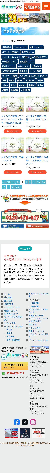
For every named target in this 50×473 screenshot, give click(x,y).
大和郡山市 (30, 80)
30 (3, 187)
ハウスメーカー (20, 47)
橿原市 (20, 80)
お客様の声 (9, 304)
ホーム (7, 294)
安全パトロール (36, 47)
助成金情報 (36, 66)
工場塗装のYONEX (36, 315)
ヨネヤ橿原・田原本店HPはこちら (13, 366)
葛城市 (5, 90)
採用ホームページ (36, 331)
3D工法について (11, 314)
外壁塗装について (9, 61)
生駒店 (9, 333)
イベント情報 (35, 71)
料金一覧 (8, 297)
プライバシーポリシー (38, 340)
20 (43, 182)
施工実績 (8, 300)
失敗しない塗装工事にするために (33, 75)
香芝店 (9, 329)
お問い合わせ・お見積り (38, 335)
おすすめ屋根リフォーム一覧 (38, 310)
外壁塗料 (35, 303)
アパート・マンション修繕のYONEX (38, 320)
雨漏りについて (8, 66)
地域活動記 (6, 47)
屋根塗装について (27, 61)
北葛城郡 (14, 90)
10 (38, 182)
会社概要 (32, 324)
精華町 (32, 85)
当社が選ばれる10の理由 (38, 295)
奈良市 (13, 85)
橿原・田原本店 (13, 339)
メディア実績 (9, 323)
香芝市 (40, 85)
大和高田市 (25, 90)
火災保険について (9, 71)
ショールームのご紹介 (13, 326)
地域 (4, 80)
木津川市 (22, 85)
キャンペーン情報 (9, 75)
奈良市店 (10, 336)
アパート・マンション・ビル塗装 (15, 56)
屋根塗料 (35, 306)
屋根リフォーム (28, 52)
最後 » (18, 187)
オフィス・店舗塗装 (10, 52)
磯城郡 (11, 80)
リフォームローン (11, 307)
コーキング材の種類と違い (13, 318)
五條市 (40, 80)
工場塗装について (39, 56)
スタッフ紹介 (34, 327)
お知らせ (23, 71)
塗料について (23, 66)
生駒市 (5, 85)
